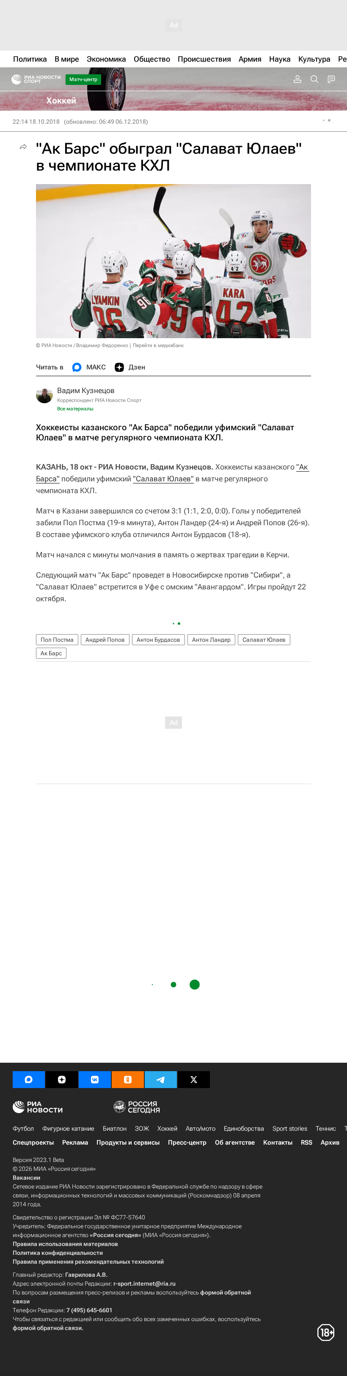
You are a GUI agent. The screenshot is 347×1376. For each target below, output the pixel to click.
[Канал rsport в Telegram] (161, 1079)
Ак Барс (51, 653)
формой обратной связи (47, 1327)
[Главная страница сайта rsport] (55, 79)
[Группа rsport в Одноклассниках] (128, 1079)
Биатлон (115, 1128)
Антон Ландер (211, 639)
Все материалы (75, 409)
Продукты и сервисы (128, 1142)
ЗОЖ (142, 1128)
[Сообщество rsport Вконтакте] (95, 1079)
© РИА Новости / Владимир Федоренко (82, 345)
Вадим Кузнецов (86, 390)
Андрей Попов (105, 639)
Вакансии (26, 1177)
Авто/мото (200, 1128)
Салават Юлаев (264, 639)
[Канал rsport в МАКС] (29, 1079)
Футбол (23, 1128)
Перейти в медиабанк (158, 345)
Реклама (75, 1142)
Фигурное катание (68, 1128)
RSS (306, 1142)
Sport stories (290, 1128)
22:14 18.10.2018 (36, 121)
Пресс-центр (187, 1142)
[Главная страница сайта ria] (13, 79)
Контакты (277, 1142)
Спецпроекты (33, 1142)
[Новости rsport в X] (194, 1079)
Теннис (326, 1128)
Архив (330, 1142)
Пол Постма (57, 639)
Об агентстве (235, 1142)
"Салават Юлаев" (163, 478)
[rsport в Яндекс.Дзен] (62, 1079)
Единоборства (244, 1128)
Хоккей (167, 1128)
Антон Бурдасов (158, 639)
